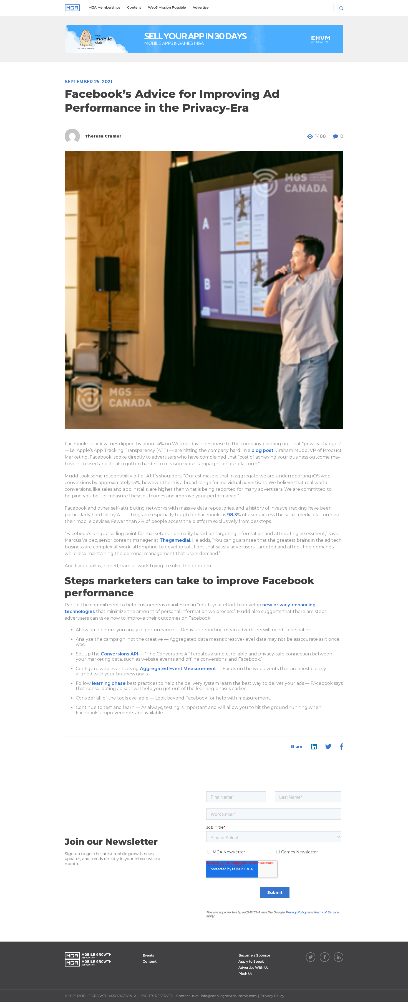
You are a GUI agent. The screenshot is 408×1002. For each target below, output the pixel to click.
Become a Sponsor (254, 955)
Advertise (200, 7)
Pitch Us (245, 974)
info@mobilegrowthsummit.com (229, 996)
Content (134, 7)
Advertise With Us (253, 967)
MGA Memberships (104, 7)
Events (148, 955)
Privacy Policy (296, 912)
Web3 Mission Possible (167, 7)
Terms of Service (326, 912)
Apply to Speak (251, 961)
